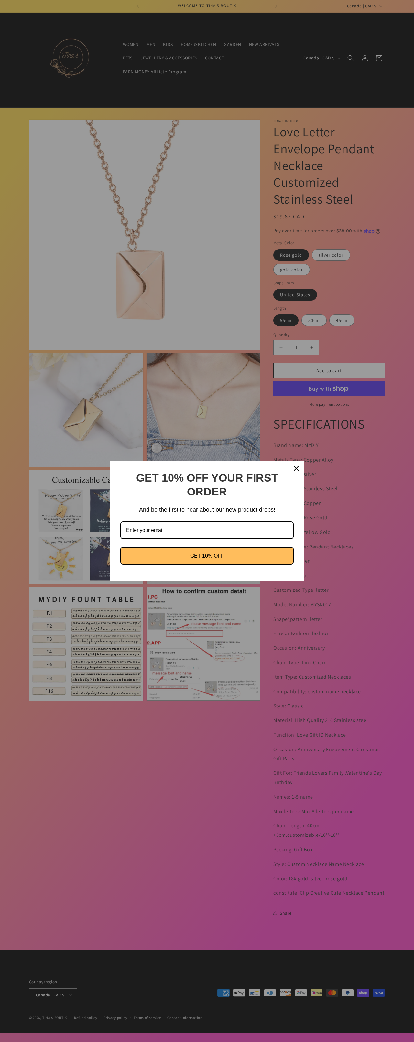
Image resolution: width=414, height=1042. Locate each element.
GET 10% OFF (207, 555)
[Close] (296, 468)
